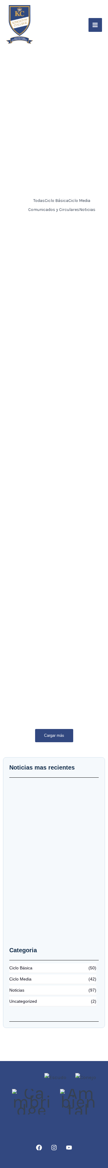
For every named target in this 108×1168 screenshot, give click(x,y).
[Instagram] (54, 1148)
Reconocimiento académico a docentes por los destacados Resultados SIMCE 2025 (48, 561)
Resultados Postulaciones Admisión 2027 (43, 327)
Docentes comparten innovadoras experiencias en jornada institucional (47, 647)
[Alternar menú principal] (95, 25)
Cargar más (54, 735)
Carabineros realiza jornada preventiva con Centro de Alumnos (45, 466)
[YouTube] (69, 1148)
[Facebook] (39, 1148)
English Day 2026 (30, 387)
